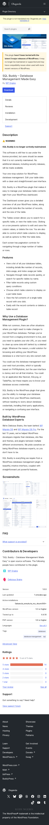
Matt (6, 770)
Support (8, 126)
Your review (8, 687)
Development (11, 119)
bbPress (8, 774)
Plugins (29, 730)
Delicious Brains (15, 579)
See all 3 (43, 626)
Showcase (30, 721)
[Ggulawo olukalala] (45, 4)
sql (44, 636)
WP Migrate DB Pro (27, 429)
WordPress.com (11, 765)
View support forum (12, 706)
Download (8, 90)
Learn (5, 743)
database (41, 631)
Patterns (30, 735)
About (5, 721)
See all (43, 687)
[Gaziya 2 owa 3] (43, 484)
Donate (30, 752)
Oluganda (12, 790)
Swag (29, 757)
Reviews (9, 106)
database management (32, 636)
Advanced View (10, 644)
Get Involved (32, 743)
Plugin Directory (9, 11)
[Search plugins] (29, 29)
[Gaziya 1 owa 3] (20, 484)
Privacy (6, 735)
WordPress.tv (10, 757)
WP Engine (11, 83)
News (5, 726)
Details (8, 100)
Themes (29, 726)
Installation (10, 113)
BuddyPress (9, 778)
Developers (8, 752)
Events (29, 748)
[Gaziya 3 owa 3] (43, 501)
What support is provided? (15, 542)
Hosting (6, 730)
